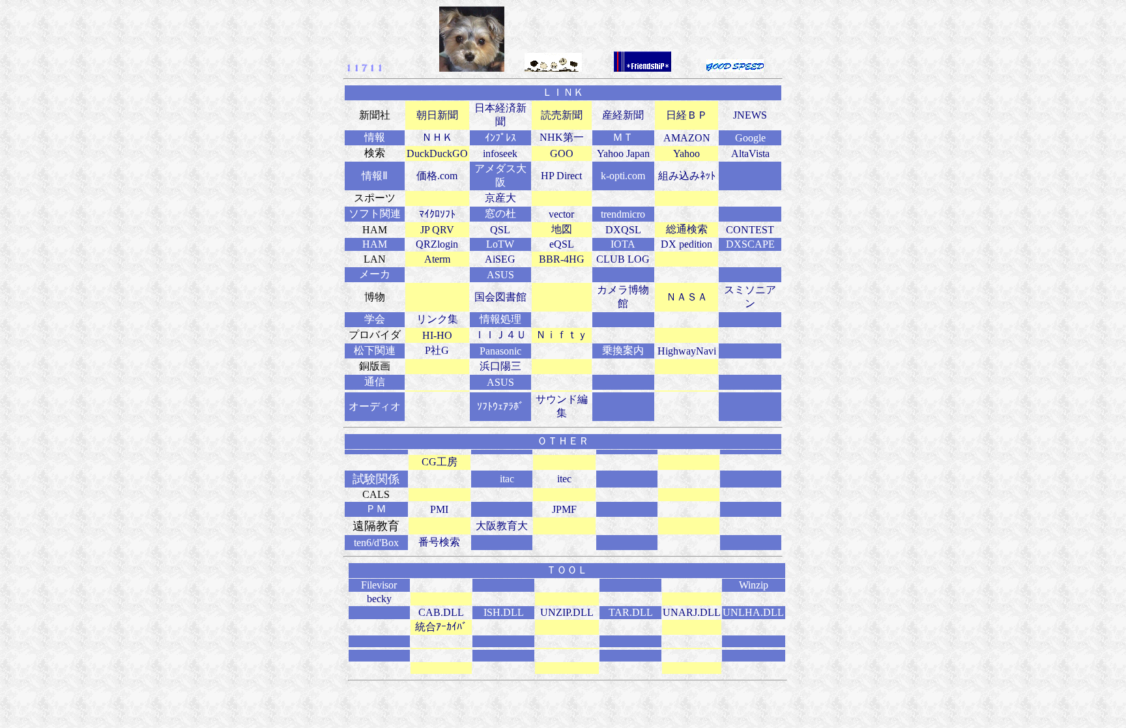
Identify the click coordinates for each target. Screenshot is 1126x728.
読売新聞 (562, 115)
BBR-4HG (562, 259)
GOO (561, 153)
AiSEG (500, 259)
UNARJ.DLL (692, 612)
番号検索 (439, 541)
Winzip (753, 584)
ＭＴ (623, 137)
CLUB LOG (623, 259)
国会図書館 (500, 296)
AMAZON (686, 137)
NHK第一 (562, 137)
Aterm (437, 259)
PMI (439, 509)
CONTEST (750, 229)
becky (379, 598)
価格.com (436, 175)
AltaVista (750, 153)
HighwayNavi (686, 351)
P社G (437, 350)
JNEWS (750, 115)
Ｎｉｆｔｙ (562, 334)
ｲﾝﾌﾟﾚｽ (500, 137)
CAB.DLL (441, 612)
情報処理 (500, 319)
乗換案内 (623, 350)
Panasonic (500, 351)
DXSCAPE (750, 244)
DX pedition (686, 244)
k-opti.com (623, 175)
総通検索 (687, 229)
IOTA (623, 244)
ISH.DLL (504, 612)
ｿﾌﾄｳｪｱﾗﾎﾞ (500, 406)
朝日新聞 (437, 115)
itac (507, 478)
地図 (561, 229)
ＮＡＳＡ (687, 296)
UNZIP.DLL (567, 612)
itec (564, 478)
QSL (500, 229)
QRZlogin (437, 244)
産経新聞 (623, 115)
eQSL (561, 244)
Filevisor (379, 584)
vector (561, 214)
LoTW (500, 244)
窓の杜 (500, 213)
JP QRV (437, 229)
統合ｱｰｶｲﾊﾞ (441, 626)
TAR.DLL (631, 612)
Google (750, 137)
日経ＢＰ (687, 115)
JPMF (564, 509)
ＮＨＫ (437, 137)
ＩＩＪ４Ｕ (500, 334)
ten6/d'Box (376, 542)
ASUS (500, 274)
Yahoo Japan (623, 153)
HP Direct (561, 175)
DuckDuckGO (437, 153)
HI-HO (437, 335)
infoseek (500, 153)
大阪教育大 (502, 525)
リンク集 (437, 319)
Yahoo (686, 153)
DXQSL (623, 229)
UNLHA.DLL (753, 612)
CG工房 (439, 461)
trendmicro (623, 214)
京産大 (500, 197)
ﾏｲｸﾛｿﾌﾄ (437, 214)
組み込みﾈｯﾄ (686, 175)
